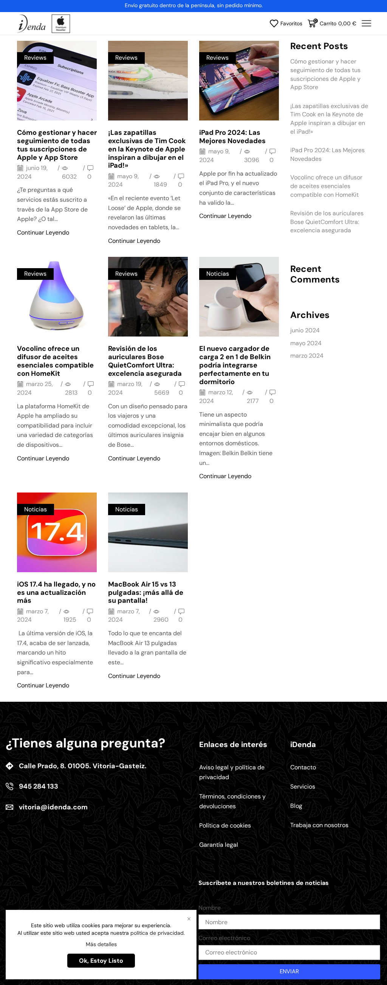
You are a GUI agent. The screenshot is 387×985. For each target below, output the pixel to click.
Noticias (217, 274)
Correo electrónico (224, 938)
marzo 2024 (307, 356)
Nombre (209, 908)
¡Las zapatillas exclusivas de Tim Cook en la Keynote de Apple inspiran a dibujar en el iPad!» (147, 149)
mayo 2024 (306, 343)
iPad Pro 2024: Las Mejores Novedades (232, 136)
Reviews (35, 58)
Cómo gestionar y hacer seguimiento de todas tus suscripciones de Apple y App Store (57, 145)
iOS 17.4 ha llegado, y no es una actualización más (56, 592)
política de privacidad (157, 932)
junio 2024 (305, 330)
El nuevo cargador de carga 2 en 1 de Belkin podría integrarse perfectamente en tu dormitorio (235, 365)
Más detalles (101, 944)
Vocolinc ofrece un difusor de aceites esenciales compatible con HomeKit (55, 361)
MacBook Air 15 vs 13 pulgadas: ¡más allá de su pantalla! (145, 592)
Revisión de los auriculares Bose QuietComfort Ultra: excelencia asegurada (145, 361)
